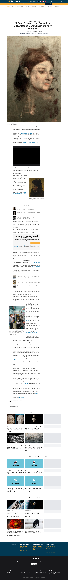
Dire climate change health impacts (17, 6)
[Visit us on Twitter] (39, 1)
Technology (38, 3)
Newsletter (38, 126)
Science (24, 3)
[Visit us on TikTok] (45, 1)
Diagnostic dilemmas (23, 549)
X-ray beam (37, 230)
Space (33, 3)
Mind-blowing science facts (50, 552)
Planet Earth (29, 3)
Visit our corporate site (51, 561)
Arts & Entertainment (37, 21)
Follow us (34, 126)
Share (15, 126)
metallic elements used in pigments (32, 332)
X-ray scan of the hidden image (34, 262)
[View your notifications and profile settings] (59, 1)
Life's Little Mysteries (23, 546)
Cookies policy (24, 570)
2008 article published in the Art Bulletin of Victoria (19, 193)
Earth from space (23, 547)
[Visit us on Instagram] (40, 1)
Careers (8, 572)
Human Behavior (30, 21)
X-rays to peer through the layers (26, 133)
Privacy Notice (16, 246)
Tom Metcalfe (29, 31)
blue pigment (26, 383)
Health (20, 3)
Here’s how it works (45, 33)
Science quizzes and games (50, 546)
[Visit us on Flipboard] (43, 1)
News (41, 31)
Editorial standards (25, 572)
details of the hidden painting (18, 225)
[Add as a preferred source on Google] (34, 564)
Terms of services (24, 245)
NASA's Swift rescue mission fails (31, 6)
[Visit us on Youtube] (42, 1)
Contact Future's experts (26, 568)
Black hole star (50, 6)
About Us (37, 568)
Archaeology (15, 3)
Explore (42, 3)
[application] (26, 156)
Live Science (21, 397)
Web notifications (53, 570)
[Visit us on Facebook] (37, 1)
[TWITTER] (10, 401)
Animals (10, 3)
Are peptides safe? (41, 6)
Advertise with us (39, 570)
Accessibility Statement (12, 568)
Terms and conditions (54, 568)
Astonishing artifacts (23, 550)
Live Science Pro (57, 6)
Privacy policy (10, 570)
